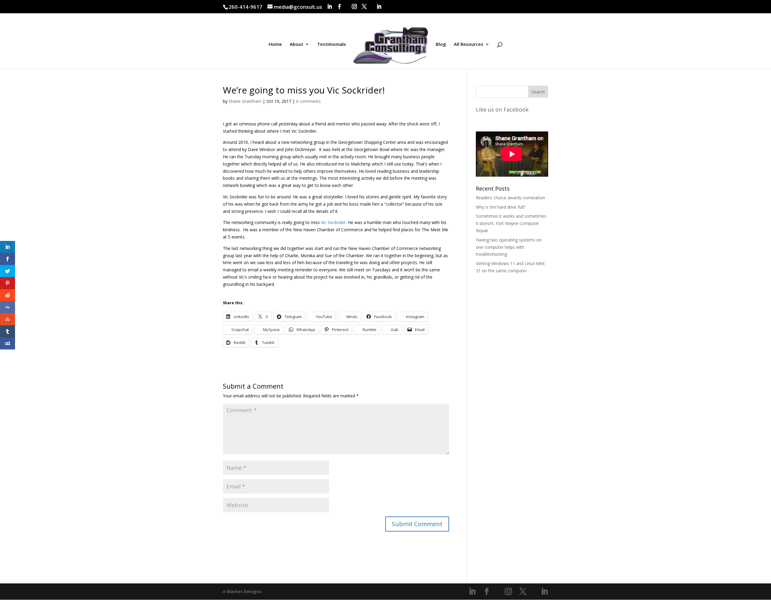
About (296, 44)
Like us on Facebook (502, 109)
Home (275, 44)
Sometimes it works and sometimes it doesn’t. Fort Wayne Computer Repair (511, 223)
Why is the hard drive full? (500, 207)
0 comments (308, 101)
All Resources (468, 44)
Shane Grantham (245, 101)
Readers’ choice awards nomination (510, 198)
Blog (441, 44)
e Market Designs (242, 591)
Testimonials (331, 44)
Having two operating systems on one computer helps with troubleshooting (509, 247)
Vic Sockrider (333, 222)
